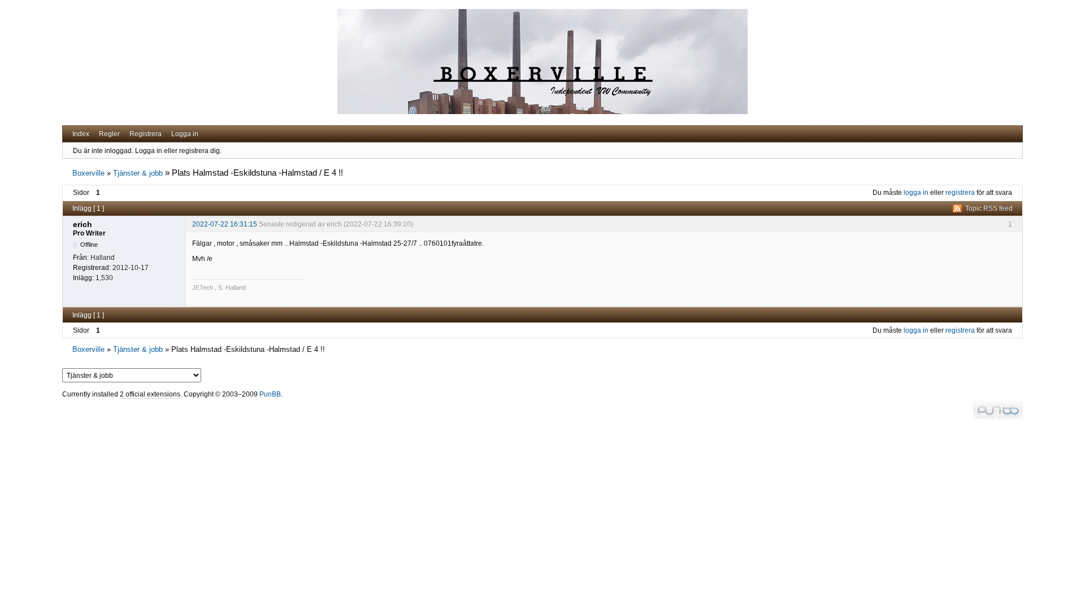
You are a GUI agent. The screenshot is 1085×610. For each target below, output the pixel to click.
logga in (916, 193)
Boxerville (88, 173)
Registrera (145, 134)
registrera (960, 193)
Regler (109, 134)
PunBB (270, 394)
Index (80, 134)
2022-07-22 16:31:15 (224, 224)
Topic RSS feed (989, 208)
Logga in (184, 134)
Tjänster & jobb (138, 173)
